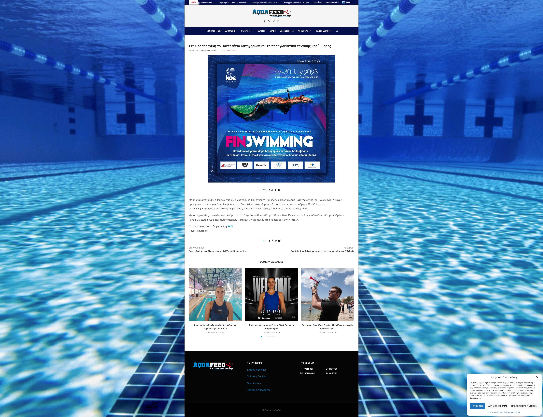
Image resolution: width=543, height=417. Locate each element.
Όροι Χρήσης (254, 383)
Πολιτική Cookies (495, 412)
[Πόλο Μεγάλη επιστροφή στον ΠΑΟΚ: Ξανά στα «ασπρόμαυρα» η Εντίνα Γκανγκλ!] (271, 294)
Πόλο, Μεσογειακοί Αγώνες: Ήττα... (209, 3)
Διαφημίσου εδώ (332, 2)
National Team (214, 31)
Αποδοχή (478, 406)
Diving (273, 31)
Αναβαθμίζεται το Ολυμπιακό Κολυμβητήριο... (281, 3)
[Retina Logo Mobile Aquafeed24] (213, 366)
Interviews (318, 2)
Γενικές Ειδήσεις (323, 31)
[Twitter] (269, 21)
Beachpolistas (287, 31)
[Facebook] (265, 21)
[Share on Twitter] (272, 189)
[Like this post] (266, 189)
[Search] (337, 31)
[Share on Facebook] (269, 189)
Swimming (230, 31)
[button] (537, 377)
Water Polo (246, 31)
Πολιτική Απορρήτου (511, 412)
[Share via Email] (279, 189)
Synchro (261, 31)
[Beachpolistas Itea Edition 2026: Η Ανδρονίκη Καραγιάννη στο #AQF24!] (215, 294)
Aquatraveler (304, 31)
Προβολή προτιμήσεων (524, 406)
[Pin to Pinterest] (275, 189)
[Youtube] (278, 21)
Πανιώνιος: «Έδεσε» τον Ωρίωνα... (243, 3)
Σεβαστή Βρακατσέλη (207, 50)
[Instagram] (274, 21)
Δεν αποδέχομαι (497, 406)
